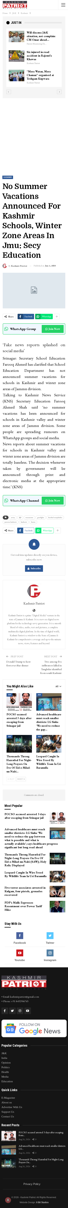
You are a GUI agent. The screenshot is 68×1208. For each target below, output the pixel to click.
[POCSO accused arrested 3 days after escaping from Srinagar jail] (19, 702)
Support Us (7, 1111)
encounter (29, 517)
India (4, 1058)
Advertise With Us (11, 1107)
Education (7, 1081)
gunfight (40, 517)
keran (33, 522)
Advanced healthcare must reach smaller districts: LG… (42, 1147)
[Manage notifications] (8, 1200)
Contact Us (7, 1116)
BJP (20, 517)
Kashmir (8, 177)
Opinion (6, 1062)
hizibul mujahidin (55, 517)
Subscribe (36, 568)
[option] (40, 59)
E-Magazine (8, 1097)
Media (5, 1076)
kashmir (24, 522)
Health (5, 1072)
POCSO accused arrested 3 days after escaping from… (41, 1134)
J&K (9, 695)
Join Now (54, 329)
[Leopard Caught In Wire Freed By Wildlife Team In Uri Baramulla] (49, 744)
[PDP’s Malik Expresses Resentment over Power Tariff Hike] (57, 906)
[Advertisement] (34, 134)
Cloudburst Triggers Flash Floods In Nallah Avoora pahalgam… (49, 78)
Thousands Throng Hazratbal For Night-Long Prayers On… (41, 1161)
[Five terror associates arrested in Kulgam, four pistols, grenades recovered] (57, 891)
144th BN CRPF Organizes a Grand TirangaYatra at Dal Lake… (49, 38)
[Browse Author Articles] (34, 591)
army (13, 517)
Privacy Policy (31, 1183)
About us (6, 1102)
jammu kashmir (11, 522)
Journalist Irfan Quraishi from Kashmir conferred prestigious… (47, 59)
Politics (5, 1067)
